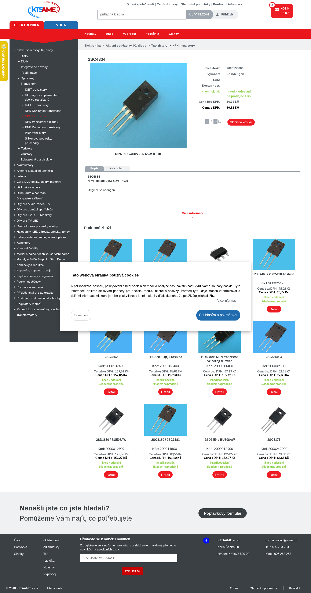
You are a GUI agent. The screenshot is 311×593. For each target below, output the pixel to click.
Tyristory (26, 148)
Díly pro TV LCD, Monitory (34, 215)
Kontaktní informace (227, 4)
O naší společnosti (140, 4)
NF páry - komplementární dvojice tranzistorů (42, 97)
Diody (25, 61)
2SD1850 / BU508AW (111, 439)
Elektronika (26, 25)
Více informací (227, 300)
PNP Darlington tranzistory (43, 127)
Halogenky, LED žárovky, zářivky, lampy (43, 231)
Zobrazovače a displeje (36, 159)
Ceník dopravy (167, 4)
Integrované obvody (34, 67)
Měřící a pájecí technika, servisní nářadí (43, 254)
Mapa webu (55, 588)
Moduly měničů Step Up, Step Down (41, 259)
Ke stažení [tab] (116, 168)
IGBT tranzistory (36, 89)
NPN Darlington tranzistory (43, 110)
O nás (234, 588)
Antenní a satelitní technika (35, 170)
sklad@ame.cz (286, 540)
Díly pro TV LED (27, 220)
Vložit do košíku (241, 122)
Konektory (23, 242)
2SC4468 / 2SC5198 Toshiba (273, 274)
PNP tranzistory (35, 132)
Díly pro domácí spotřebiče (35, 209)
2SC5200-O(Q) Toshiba (165, 357)
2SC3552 (111, 357)
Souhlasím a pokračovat (218, 315)
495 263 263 (280, 547)
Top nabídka (48, 557)
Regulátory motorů (29, 303)
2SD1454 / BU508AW (220, 439)
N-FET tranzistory (37, 105)
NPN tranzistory (35, 116)
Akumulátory (25, 165)
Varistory (26, 154)
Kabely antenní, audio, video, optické (41, 237)
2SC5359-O (274, 357)
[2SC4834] (138, 105)
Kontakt (294, 588)
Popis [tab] (94, 168)
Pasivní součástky (29, 281)
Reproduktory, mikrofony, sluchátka (40, 309)
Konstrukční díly (27, 248)
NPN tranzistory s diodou (41, 121)
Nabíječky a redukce (30, 265)
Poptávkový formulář (222, 513)
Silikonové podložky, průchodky (38, 141)
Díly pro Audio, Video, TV (33, 204)
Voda (61, 25)
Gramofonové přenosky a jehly (37, 226)
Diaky (24, 56)
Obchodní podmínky (195, 4)
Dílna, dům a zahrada (31, 193)
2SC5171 (273, 439)
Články (174, 33)
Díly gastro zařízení (30, 198)
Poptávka (152, 33)
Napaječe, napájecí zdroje (34, 270)
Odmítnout (81, 315)
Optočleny (27, 78)
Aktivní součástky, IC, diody (35, 50)
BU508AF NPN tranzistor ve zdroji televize (219, 358)
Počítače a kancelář (30, 287)
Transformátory (27, 315)
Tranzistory (28, 83)
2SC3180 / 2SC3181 (165, 439)
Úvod (17, 540)
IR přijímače (29, 72)
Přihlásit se (132, 571)
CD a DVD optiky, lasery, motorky (39, 181)
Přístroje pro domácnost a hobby (39, 298)
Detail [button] (274, 309)
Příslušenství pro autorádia (35, 292)
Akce (109, 33)
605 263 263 (282, 554)
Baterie (21, 176)
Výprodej (129, 33)
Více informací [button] (192, 213)
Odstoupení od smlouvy (51, 543)
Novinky (90, 33)
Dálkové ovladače (28, 187)
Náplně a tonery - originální (35, 276)
